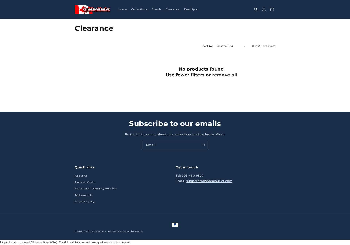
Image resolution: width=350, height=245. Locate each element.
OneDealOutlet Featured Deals (102, 231)
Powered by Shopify (131, 231)
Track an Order (85, 182)
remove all (224, 74)
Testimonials (83, 195)
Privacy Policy (84, 201)
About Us (81, 176)
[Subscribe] (204, 145)
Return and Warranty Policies (95, 188)
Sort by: (208, 46)
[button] (256, 9)
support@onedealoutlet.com (209, 181)
